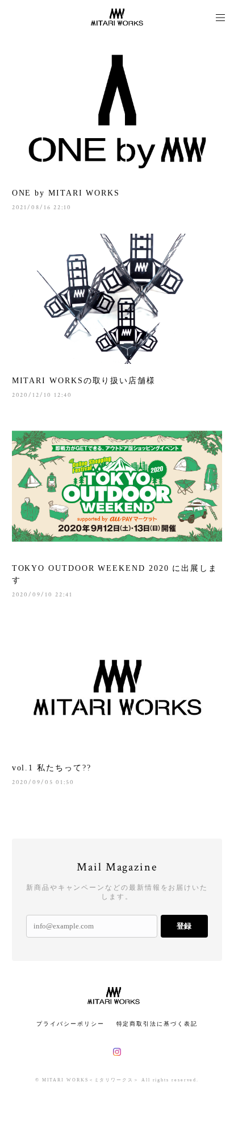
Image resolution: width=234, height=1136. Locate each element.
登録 (184, 926)
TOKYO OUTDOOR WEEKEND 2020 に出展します (115, 574)
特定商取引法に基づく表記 (157, 1024)
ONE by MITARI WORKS (66, 193)
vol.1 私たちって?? (51, 768)
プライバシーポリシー (70, 1024)
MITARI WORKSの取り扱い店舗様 (84, 380)
